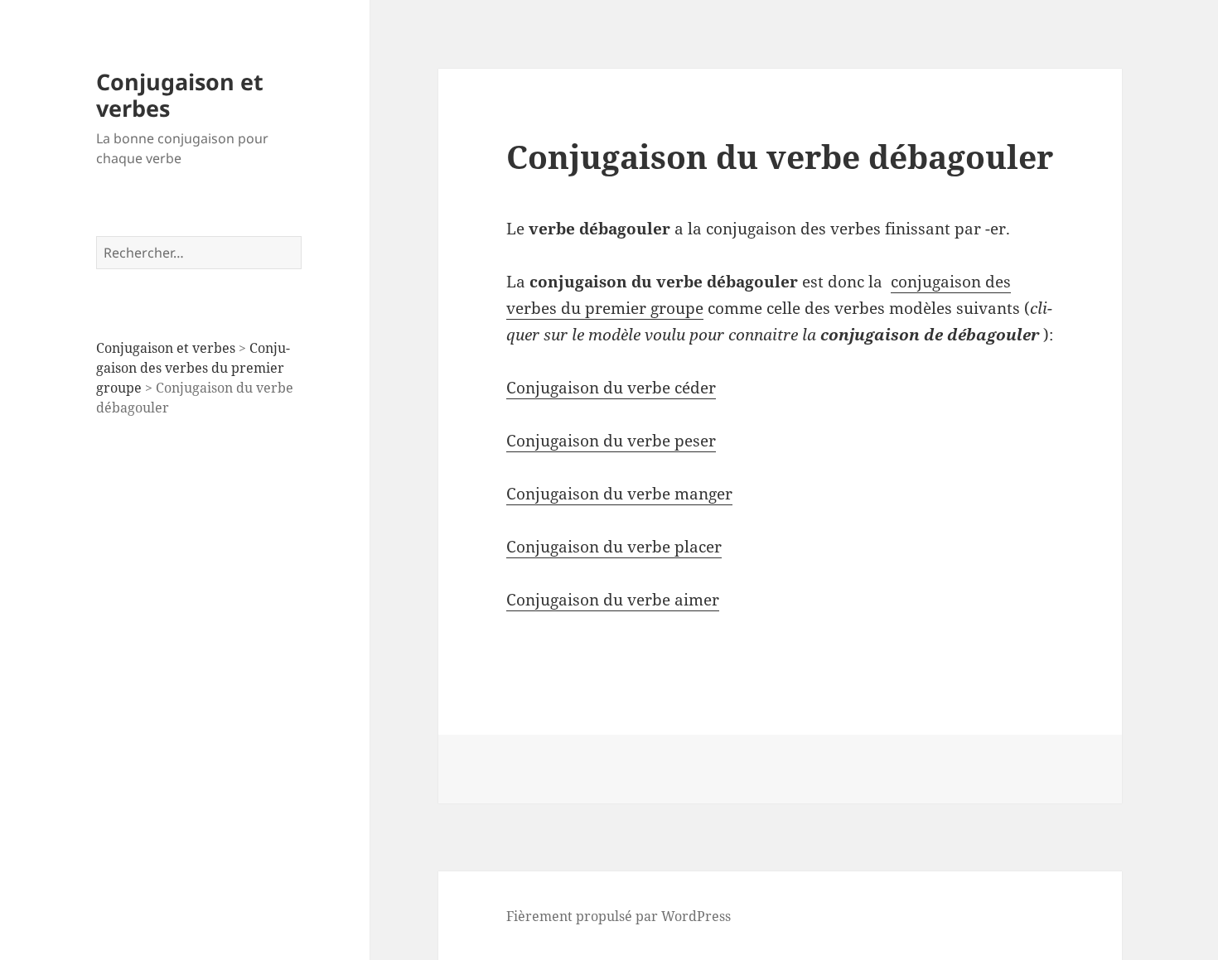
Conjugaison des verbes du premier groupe (193, 368)
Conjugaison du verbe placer (614, 546)
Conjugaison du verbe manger (619, 493)
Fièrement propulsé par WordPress (618, 916)
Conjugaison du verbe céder (611, 387)
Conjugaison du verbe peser (611, 440)
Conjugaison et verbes (179, 94)
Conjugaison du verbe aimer (612, 599)
